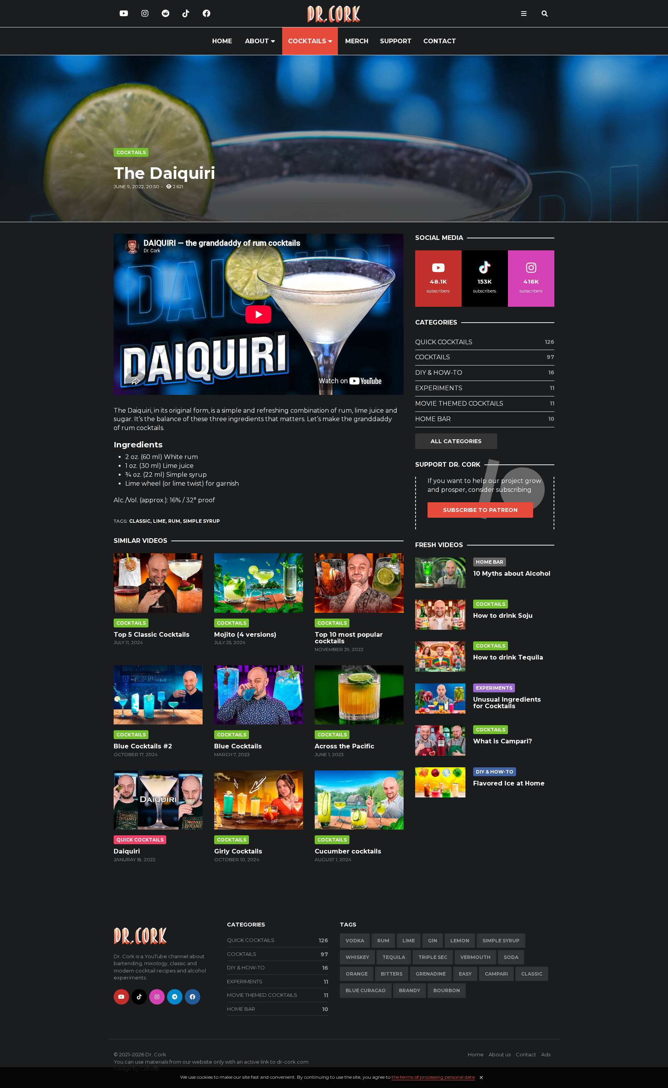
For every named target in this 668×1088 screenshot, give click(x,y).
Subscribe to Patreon (480, 510)
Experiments (484, 388)
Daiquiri (127, 851)
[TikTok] (186, 13)
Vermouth (475, 957)
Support (396, 41)
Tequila (393, 957)
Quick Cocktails (140, 840)
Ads (545, 1054)
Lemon (459, 941)
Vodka (355, 941)
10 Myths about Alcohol (511, 573)
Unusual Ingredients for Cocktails (507, 703)
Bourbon (446, 990)
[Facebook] (206, 13)
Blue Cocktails (238, 746)
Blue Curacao (366, 990)
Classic (139, 521)
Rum (174, 521)
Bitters (391, 974)
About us (500, 1054)
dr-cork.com (292, 1062)
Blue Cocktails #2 (143, 746)
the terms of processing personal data (433, 1077)
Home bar (484, 419)
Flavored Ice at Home (509, 783)
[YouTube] (124, 13)
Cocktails (307, 41)
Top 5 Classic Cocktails (151, 634)
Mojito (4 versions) (245, 634)
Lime (159, 521)
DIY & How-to (484, 372)
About (257, 41)
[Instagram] (145, 13)
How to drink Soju (503, 615)
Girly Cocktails (238, 851)
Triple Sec (432, 957)
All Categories (456, 441)
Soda (511, 957)
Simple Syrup (201, 521)
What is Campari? (502, 741)
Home (222, 41)
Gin (432, 941)
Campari (496, 974)
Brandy (409, 990)
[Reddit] (165, 13)
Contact (439, 41)
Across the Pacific (344, 746)
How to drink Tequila (508, 657)
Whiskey (357, 957)
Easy (465, 974)
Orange (357, 974)
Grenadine (431, 974)
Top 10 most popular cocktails (349, 638)
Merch (356, 41)
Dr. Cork (155, 1054)
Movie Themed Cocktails (484, 403)
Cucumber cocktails (348, 851)
